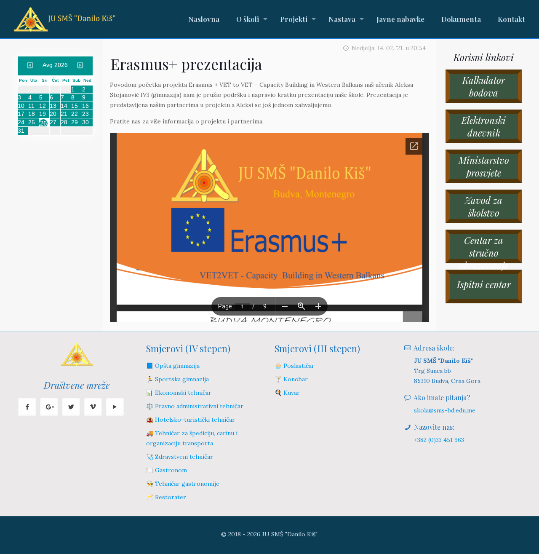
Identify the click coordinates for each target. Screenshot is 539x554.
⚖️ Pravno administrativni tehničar (194, 406)
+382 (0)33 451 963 (439, 440)
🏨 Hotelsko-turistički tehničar (190, 419)
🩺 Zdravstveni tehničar (179, 456)
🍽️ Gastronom (166, 470)
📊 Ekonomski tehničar (178, 392)
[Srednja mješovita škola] (64, 19)
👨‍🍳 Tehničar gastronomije (182, 483)
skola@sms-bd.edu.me (444, 410)
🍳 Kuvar (287, 392)
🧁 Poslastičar (295, 365)
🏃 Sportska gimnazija (177, 379)
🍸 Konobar (291, 379)
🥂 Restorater (166, 497)
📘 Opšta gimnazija (173, 365)
